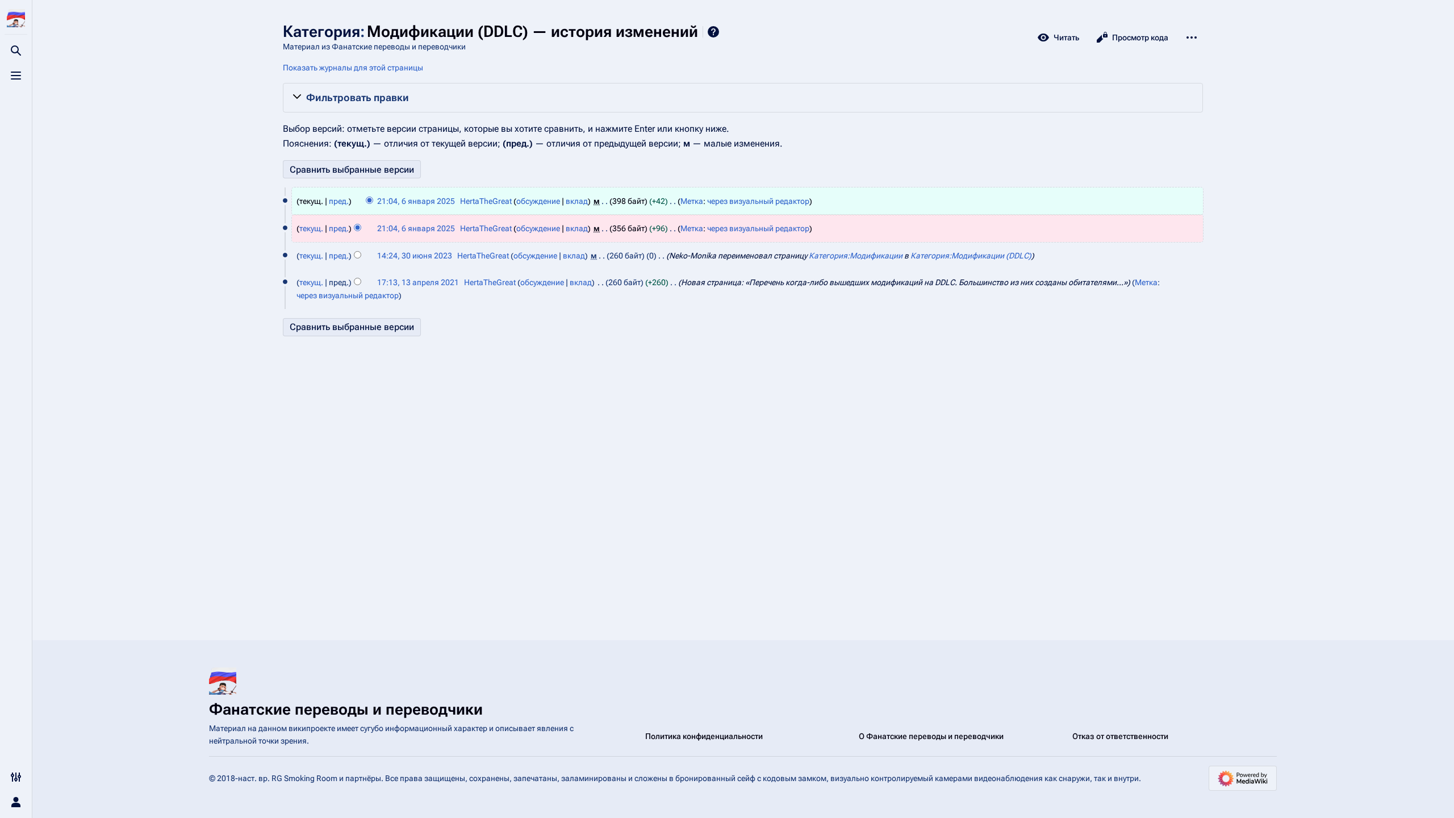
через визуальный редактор (758, 201)
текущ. (311, 228)
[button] (743, 98)
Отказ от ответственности (1120, 736)
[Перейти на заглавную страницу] (16, 18)
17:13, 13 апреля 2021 (418, 282)
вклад (577, 201)
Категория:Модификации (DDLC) (970, 255)
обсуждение (538, 201)
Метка (691, 201)
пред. (339, 201)
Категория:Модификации (856, 255)
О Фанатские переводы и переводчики (931, 736)
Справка (713, 31)
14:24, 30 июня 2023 (414, 255)
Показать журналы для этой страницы (353, 67)
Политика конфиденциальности (704, 736)
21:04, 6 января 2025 (416, 201)
